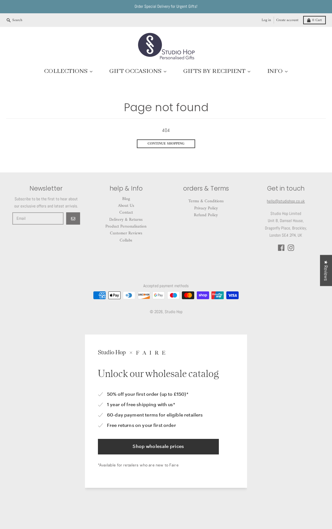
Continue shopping (166, 143)
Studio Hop (174, 311)
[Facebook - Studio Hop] (281, 248)
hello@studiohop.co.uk (286, 201)
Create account (287, 20)
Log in (266, 20)
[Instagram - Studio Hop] (291, 248)
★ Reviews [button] (326, 270)
